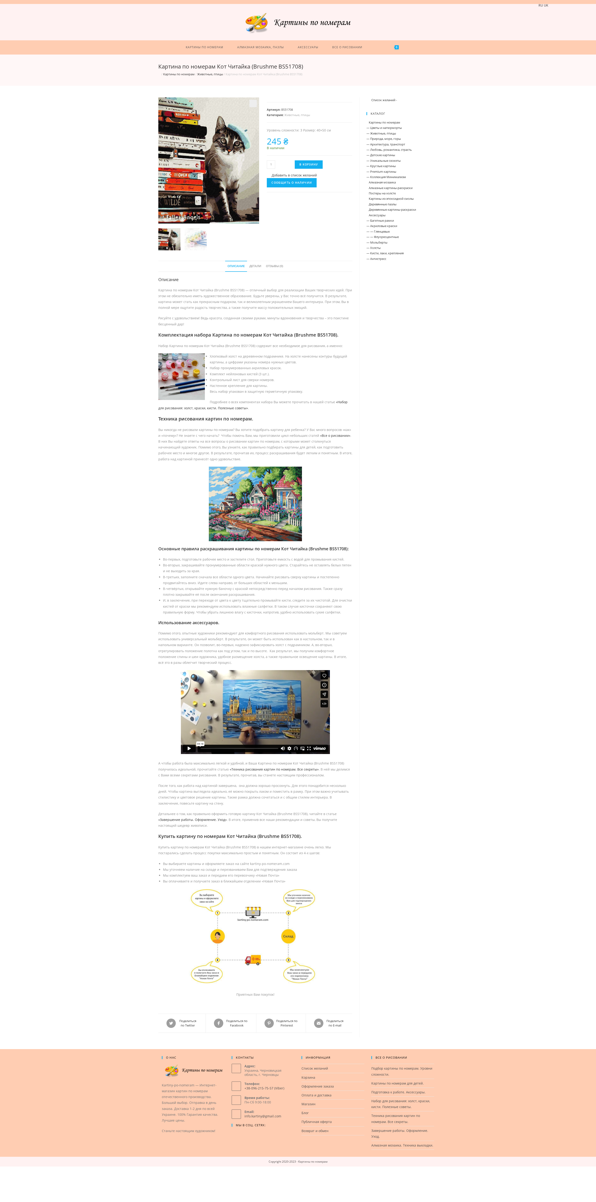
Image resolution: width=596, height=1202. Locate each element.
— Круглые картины (381, 166)
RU (540, 5)
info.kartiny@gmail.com (262, 1116)
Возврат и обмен (314, 1131)
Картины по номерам (179, 74)
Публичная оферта (316, 1121)
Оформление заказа (317, 1086)
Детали (255, 266)
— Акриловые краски (381, 226)
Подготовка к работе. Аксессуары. (398, 1092)
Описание (236, 266)
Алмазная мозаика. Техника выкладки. (402, 1145)
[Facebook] (234, 1134)
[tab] (236, 266)
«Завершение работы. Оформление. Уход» (192, 819)
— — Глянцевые (378, 231)
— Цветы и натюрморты (384, 128)
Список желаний (314, 1068)
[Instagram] (240, 1134)
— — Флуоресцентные (382, 237)
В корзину (308, 164)
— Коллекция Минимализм (386, 177)
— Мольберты (376, 242)
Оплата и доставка (316, 1095)
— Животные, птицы (381, 133)
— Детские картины (380, 155)
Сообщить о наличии (291, 183)
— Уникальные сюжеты (383, 160)
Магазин (308, 1104)
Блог (305, 1113)
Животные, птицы (210, 74)
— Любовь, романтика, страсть (389, 150)
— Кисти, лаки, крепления (385, 253)
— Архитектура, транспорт (385, 144)
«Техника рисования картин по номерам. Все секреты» (274, 769)
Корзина (308, 1077)
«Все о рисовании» (335, 435)
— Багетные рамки (380, 220)
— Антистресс (376, 259)
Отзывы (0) (274, 266)
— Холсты (373, 248)
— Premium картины (381, 171)
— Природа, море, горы (383, 139)
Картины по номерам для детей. (397, 1083)
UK (546, 5)
